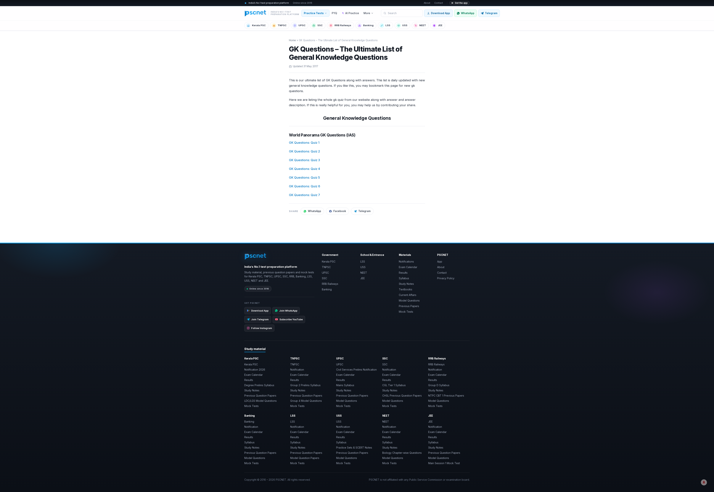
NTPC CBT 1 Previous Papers (446, 395)
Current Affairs (407, 294)
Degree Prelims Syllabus (259, 385)
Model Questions (409, 300)
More (367, 13)
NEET (422, 25)
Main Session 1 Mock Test (444, 463)
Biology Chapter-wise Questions (402, 452)
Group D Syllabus (438, 385)
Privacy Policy (445, 278)
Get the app (461, 2)
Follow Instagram (261, 328)
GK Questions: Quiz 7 (304, 195)
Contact (438, 2)
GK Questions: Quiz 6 (304, 186)
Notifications (406, 261)
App (439, 261)
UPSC (301, 25)
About (427, 2)
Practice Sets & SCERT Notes (354, 447)
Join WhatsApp (288, 310)
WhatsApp (314, 211)
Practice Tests (314, 13)
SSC (320, 25)
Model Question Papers (304, 458)
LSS (387, 25)
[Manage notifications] (704, 482)
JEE (440, 25)
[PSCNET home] (255, 256)
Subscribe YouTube (291, 319)
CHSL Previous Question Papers (402, 395)
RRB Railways (343, 25)
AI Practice (352, 13)
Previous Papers (409, 306)
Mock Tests (406, 311)
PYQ (334, 13)
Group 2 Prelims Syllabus (305, 385)
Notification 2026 (254, 369)
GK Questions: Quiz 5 (304, 177)
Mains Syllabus (345, 385)
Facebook (339, 211)
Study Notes (406, 283)
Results (403, 272)
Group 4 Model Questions (306, 400)
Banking (368, 25)
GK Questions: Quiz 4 (304, 169)
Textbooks (405, 289)
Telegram (364, 211)
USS (404, 25)
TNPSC (282, 25)
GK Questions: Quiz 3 (304, 160)
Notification (297, 369)
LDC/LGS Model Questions (260, 400)
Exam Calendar (408, 267)
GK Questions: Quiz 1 (304, 142)
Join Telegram (260, 319)
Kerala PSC (259, 25)
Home (292, 40)
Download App (440, 13)
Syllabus (404, 278)
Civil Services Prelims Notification (356, 369)
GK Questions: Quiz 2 (304, 151)
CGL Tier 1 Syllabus (394, 385)
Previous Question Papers (260, 395)
